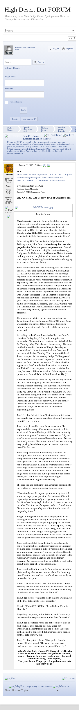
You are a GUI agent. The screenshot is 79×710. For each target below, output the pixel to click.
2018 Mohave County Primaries (45, 129)
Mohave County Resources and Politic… (28, 129)
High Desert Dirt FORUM (38, 9)
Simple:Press (46, 686)
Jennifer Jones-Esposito (61, 129)
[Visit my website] (8, 216)
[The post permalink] (44, 165)
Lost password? (29, 119)
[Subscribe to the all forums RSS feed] (10, 678)
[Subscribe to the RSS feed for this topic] (68, 135)
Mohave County (10, 129)
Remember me (16, 102)
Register (69, 49)
